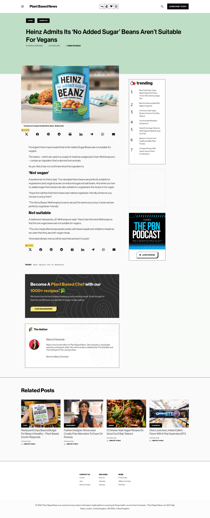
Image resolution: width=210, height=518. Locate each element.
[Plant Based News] (22, 6)
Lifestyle (43, 21)
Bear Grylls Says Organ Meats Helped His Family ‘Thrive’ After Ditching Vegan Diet (149, 94)
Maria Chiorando (35, 46)
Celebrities (156, 425)
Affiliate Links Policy (124, 481)
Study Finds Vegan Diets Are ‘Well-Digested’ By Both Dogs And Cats (150, 131)
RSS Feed (121, 485)
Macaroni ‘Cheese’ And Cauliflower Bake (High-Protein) (147, 141)
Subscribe (102, 481)
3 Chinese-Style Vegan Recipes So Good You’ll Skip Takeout (149, 113)
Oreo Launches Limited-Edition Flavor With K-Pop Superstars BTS (167, 432)
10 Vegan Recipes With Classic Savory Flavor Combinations (147, 151)
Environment (71, 425)
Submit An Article (84, 485)
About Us (102, 478)
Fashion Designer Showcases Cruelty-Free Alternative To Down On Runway (83, 434)
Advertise (102, 485)
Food (30, 21)
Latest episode (148, 255)
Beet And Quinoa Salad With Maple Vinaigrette (149, 104)
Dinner (111, 425)
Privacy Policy (122, 478)
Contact (82, 478)
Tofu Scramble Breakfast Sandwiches (148, 122)
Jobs (81, 481)
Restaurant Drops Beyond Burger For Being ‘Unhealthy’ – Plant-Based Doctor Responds (40, 434)
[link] (109, 6)
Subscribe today (178, 6)
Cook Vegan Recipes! (43, 309)
